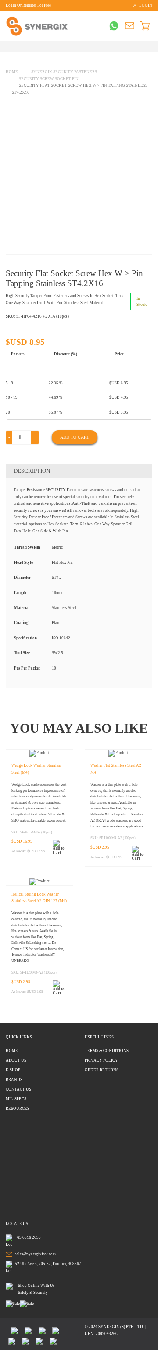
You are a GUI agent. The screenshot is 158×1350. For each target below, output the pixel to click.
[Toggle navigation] (8, 46)
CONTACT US (18, 1089)
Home (12, 72)
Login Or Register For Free (28, 5)
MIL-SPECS (16, 1099)
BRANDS (14, 1079)
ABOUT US (16, 1060)
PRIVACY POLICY (101, 1060)
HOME (12, 1051)
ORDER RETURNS (101, 1070)
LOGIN (145, 5)
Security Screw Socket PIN (49, 79)
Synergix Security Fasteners (64, 72)
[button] (59, 847)
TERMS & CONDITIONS (107, 1051)
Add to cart (74, 437)
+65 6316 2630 (28, 1237)
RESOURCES (17, 1108)
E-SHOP (13, 1070)
